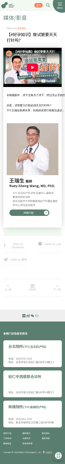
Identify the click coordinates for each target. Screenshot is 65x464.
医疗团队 (46, 433)
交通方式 (26, 438)
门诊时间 (7, 438)
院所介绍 (7, 433)
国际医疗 (26, 433)
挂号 (38, 5)
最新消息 (46, 438)
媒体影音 (7, 443)
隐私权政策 (27, 443)
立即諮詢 (58, 456)
